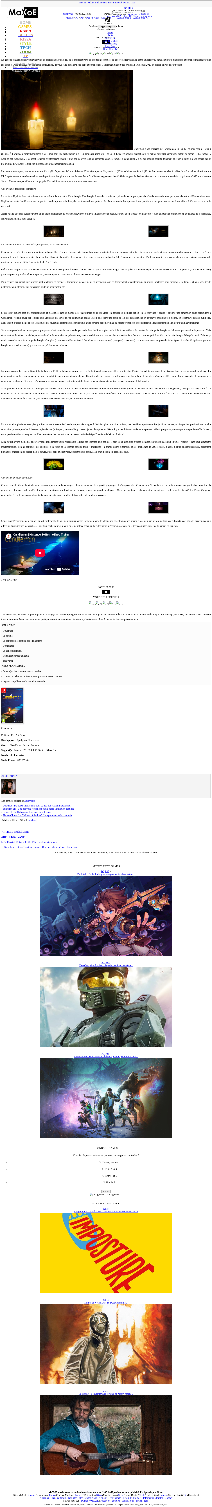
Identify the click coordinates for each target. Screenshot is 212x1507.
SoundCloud (128, 1500)
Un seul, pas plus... (111, 1162)
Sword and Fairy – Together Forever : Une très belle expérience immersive (40, 847)
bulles (105, 1208)
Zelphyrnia (9, 776)
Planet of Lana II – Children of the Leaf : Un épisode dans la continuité (37, 815)
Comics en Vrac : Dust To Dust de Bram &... (106, 1302)
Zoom (164, 1495)
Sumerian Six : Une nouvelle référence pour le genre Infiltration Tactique (38, 808)
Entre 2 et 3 (111, 1169)
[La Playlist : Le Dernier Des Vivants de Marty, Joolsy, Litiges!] (106, 1474)
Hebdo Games (110, 40)
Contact (168, 1498)
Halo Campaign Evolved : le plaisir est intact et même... (106, 965)
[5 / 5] (119, 54)
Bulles (78, 1495)
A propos (44, 1498)
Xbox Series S (112, 16)
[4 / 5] (112, 54)
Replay (110, 43)
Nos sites (72, 1498)
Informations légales (153, 1498)
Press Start (110, 46)
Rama (52, 1495)
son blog (32, 820)
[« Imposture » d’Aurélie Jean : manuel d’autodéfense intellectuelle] (106, 1292)
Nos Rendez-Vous (88, 1498)
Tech (142, 1495)
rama (105, 1391)
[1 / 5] (92, 54)
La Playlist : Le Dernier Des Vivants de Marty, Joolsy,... (106, 1393)
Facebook (105, 1500)
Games (31, 1495)
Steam (136, 16)
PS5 (107, 871)
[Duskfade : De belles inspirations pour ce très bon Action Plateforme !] (106, 954)
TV (185, 1495)
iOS (130, 16)
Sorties (110, 38)
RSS (146, 1500)
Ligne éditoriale (58, 1498)
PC (102, 871)
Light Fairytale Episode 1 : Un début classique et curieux (29, 842)
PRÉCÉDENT (16, 831)
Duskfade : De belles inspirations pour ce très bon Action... (106, 874)
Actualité (103, 1498)
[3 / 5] (106, 54)
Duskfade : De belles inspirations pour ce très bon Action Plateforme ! (37, 805)
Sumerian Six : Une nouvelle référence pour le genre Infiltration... (106, 1056)
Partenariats (115, 1498)
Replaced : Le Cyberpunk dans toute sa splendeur (27, 812)
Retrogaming (146, 16)
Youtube (116, 1500)
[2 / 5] (99, 54)
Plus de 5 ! (111, 1182)
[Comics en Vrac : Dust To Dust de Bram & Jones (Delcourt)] (106, 1383)
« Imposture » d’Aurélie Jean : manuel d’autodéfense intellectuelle (106, 1211)
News (110, 32)
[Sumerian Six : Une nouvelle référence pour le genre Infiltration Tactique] (106, 1137)
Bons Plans (110, 49)
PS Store (123, 16)
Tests (110, 35)
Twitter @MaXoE (90, 1500)
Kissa (99, 1495)
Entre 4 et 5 (111, 1176)
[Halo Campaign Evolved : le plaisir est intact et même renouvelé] (106, 1046)
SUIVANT (13, 837)
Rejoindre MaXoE (132, 1498)
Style (120, 1495)
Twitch (139, 1500)
